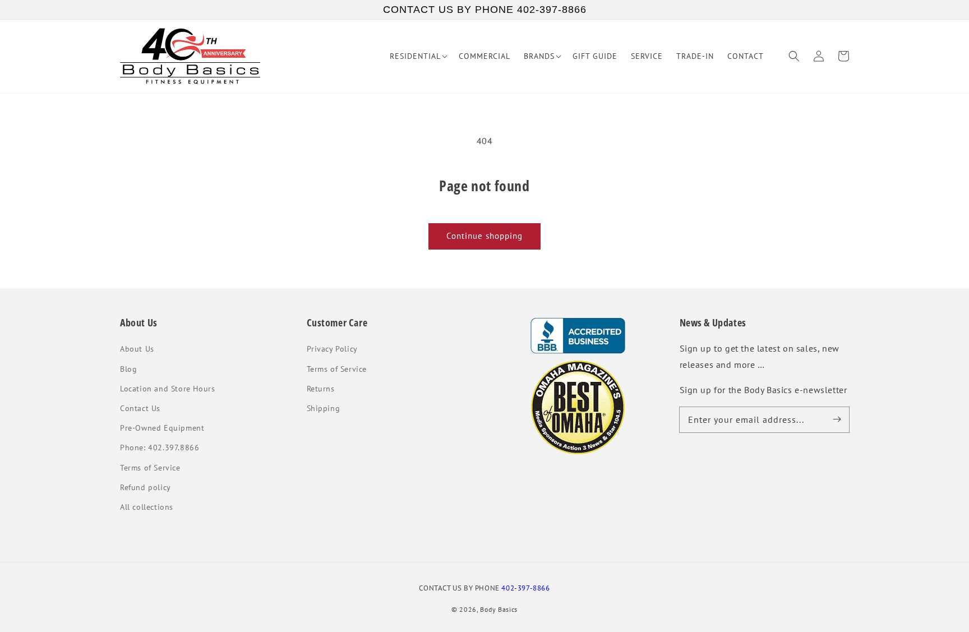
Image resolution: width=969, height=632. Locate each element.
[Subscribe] (836, 419)
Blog (128, 369)
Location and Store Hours (167, 389)
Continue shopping (484, 235)
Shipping (323, 408)
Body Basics (499, 609)
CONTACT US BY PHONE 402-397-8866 (485, 9)
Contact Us (140, 408)
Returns (321, 389)
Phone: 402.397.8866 (159, 447)
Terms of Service (150, 468)
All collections (146, 507)
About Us (137, 349)
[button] (794, 56)
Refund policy (145, 487)
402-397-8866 (525, 588)
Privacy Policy (332, 349)
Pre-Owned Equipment (162, 428)
